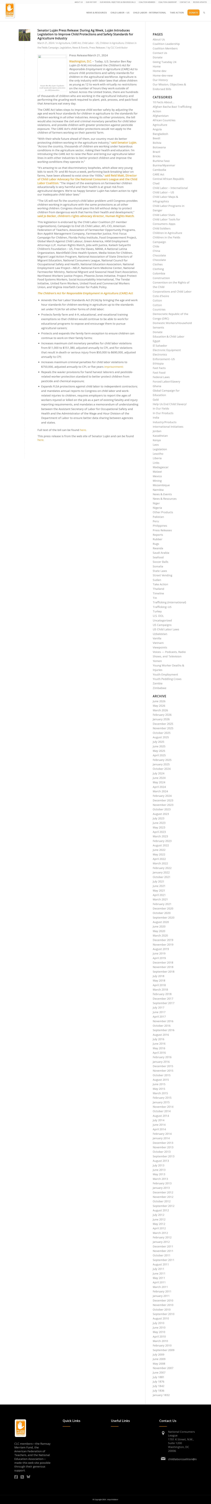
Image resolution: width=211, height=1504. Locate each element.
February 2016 (162, 1057)
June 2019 (159, 953)
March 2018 (160, 989)
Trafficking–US (162, 607)
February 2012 (162, 1237)
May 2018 (159, 980)
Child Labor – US (163, 192)
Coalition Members (165, 48)
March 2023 (160, 836)
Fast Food (159, 372)
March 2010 (160, 1341)
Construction (161, 278)
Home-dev (159, 71)
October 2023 (162, 809)
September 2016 (163, 1030)
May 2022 (159, 854)
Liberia (157, 458)
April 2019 (159, 958)
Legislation (65, 47)
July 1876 (158, 1381)
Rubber (157, 539)
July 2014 (158, 1120)
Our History (160, 80)
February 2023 (162, 841)
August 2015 (161, 1080)
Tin (155, 598)
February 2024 (162, 796)
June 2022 (159, 850)
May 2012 (159, 1224)
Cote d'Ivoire (161, 296)
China (156, 251)
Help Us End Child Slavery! (169, 404)
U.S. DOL (158, 616)
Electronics (160, 354)
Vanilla (157, 638)
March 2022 (160, 863)
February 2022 (162, 868)
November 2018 (163, 967)
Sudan (157, 580)
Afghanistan (161, 116)
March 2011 (160, 1287)
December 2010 (163, 1300)
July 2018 (158, 976)
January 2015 (161, 1102)
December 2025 (163, 724)
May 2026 (159, 706)
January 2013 (161, 1188)
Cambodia (159, 170)
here (83, 430)
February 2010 (162, 1345)
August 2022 (161, 845)
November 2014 (163, 1107)
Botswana (159, 147)
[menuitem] (78, 2)
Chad (156, 183)
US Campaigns (162, 625)
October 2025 (162, 733)
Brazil (156, 152)
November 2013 (163, 1147)
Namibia (158, 490)
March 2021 (160, 899)
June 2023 (159, 823)
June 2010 (159, 1327)
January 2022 (161, 872)
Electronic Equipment (167, 350)
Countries (159, 309)
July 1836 (158, 1390)
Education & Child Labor (168, 336)
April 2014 (159, 1129)
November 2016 (163, 1021)
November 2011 (163, 1251)
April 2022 (159, 859)
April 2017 (159, 1016)
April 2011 (159, 1282)
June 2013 (159, 1170)
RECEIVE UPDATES (200, 2)
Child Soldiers (162, 228)
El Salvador (160, 345)
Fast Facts (159, 368)
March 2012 (160, 1233)
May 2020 (159, 931)
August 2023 (161, 814)
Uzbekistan (160, 634)
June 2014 (159, 1125)
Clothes (158, 264)
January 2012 (161, 1242)
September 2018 (163, 971)
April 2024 (159, 787)
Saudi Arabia (161, 553)
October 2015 (162, 1075)
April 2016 (159, 1053)
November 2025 (163, 728)
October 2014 (162, 1111)
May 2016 (159, 1048)
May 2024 (159, 782)
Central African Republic (168, 179)
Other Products (163, 512)
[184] (24, 35)
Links (156, 463)
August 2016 (161, 1035)
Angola (157, 129)
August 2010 (161, 1318)
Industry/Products (164, 422)
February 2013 (162, 1183)
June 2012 (159, 1219)
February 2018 (162, 994)
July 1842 (158, 1386)
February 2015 (162, 1098)
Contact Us (160, 53)
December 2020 (163, 908)
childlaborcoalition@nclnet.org (188, 1459)
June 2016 (159, 1043)
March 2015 (160, 1093)
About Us (159, 39)
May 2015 (159, 1089)
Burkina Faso (161, 161)
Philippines (160, 526)
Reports (158, 535)
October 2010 (162, 1309)
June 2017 (159, 1012)
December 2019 (163, 940)
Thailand (158, 589)
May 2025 (159, 751)
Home (157, 66)
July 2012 (158, 1215)
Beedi (156, 138)
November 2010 (163, 1305)
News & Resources (165, 499)
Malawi (157, 471)
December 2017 (163, 998)
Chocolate (159, 255)
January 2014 (161, 1138)
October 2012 (162, 1201)
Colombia (159, 273)
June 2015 (159, 1084)
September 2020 (163, 917)
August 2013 (161, 1161)
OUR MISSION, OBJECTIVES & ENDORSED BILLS (118, 2)
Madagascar (161, 467)
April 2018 (159, 985)
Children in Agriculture (112, 43)
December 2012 (163, 1192)
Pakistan (158, 517)
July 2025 (158, 742)
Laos (156, 444)
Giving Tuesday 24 (164, 62)
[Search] (204, 12)
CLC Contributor (119, 47)
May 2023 (159, 827)
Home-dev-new (163, 75)
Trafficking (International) (169, 602)
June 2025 (159, 746)
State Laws (160, 571)
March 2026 (160, 710)
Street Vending (162, 575)
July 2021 (158, 881)
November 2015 (163, 1070)
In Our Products (163, 413)
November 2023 (163, 805)
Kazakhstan (160, 436)
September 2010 (163, 1314)
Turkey (157, 611)
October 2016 (162, 1025)
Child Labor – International (170, 188)
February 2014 (162, 1134)
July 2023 (158, 818)
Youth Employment (165, 674)
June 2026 (159, 701)
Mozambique (161, 485)
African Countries (164, 120)
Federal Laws (161, 377)
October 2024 (162, 769)
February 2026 (162, 715)
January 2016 (161, 1062)
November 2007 (163, 1368)
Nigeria (157, 508)
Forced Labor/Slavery (166, 381)
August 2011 (161, 1264)
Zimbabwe (159, 688)
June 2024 (159, 778)
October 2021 (162, 877)
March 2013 (160, 1179)
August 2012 (161, 1210)
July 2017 (158, 1007)
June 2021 (159, 886)
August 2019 (161, 949)
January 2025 (161, 764)
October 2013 (162, 1152)
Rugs (156, 544)
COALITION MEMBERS (147, 2)
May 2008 (159, 1363)
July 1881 (158, 1377)
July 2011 (158, 1269)
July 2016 (158, 1039)
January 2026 (161, 719)
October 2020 (162, 913)
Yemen (157, 661)
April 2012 (159, 1228)
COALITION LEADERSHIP (167, 2)
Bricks (156, 156)
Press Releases (97, 47)
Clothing (158, 269)
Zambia (157, 683)
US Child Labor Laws (166, 629)
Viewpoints (160, 647)
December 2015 (163, 1066)
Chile (156, 246)
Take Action (160, 584)
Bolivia (157, 143)
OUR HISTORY (91, 2)
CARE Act (76, 43)
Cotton (157, 300)
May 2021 (159, 890)
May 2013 (159, 1174)
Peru (156, 521)
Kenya (157, 440)
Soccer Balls (160, 562)
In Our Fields (161, 408)
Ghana (157, 386)
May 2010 (159, 1332)
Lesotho (158, 454)
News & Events (80, 47)
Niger (156, 503)
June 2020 (159, 926)
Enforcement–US (164, 359)
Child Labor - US (90, 43)
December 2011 (163, 1246)
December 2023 (163, 800)
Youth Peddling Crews (167, 679)
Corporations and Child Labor (172, 291)
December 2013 (163, 1143)
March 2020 (160, 935)
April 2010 (159, 1336)
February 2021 (162, 904)
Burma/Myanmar (164, 165)
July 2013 (158, 1165)
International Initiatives (168, 427)
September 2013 (163, 1156)
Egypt (156, 341)
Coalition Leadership (166, 44)
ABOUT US (79, 2)
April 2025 (159, 755)
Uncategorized (162, 620)
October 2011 (162, 1255)
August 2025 (161, 737)
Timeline (158, 593)
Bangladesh (160, 134)
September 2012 (163, 1206)
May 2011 (159, 1278)
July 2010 (158, 1323)
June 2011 (159, 1273)
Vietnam (158, 643)
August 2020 (161, 922)
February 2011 (162, 1291)
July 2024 (158, 773)
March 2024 (160, 791)
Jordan (157, 431)
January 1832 (161, 1395)
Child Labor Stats (164, 215)
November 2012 (163, 1197)
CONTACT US (185, 2)
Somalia (158, 566)
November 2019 (163, 944)
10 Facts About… (163, 102)
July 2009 (158, 1354)
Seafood (158, 557)
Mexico (157, 476)
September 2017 (163, 1003)
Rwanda (158, 548)
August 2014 (161, 1116)
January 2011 (161, 1296)
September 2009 (163, 1350)
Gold (156, 399)
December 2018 (163, 962)
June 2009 (159, 1359)
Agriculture (64, 43)
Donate (157, 57)
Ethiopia (158, 363)
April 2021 (159, 895)
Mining (157, 481)
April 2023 (159, 832)
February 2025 (162, 760)
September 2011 (163, 1260)
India (156, 417)
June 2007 (159, 1372)
